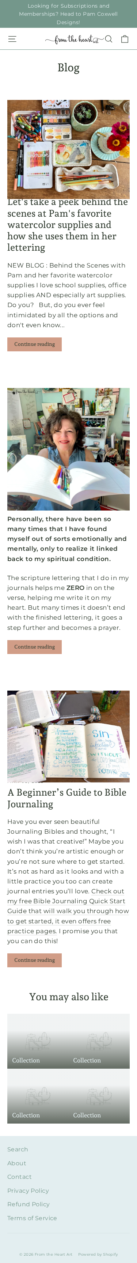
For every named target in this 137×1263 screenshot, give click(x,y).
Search (17, 1149)
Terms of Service (32, 1218)
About (16, 1163)
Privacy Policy (28, 1190)
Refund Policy (28, 1204)
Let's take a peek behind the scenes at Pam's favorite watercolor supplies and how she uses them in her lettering (67, 224)
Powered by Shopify (98, 1254)
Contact (19, 1176)
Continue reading (34, 344)
